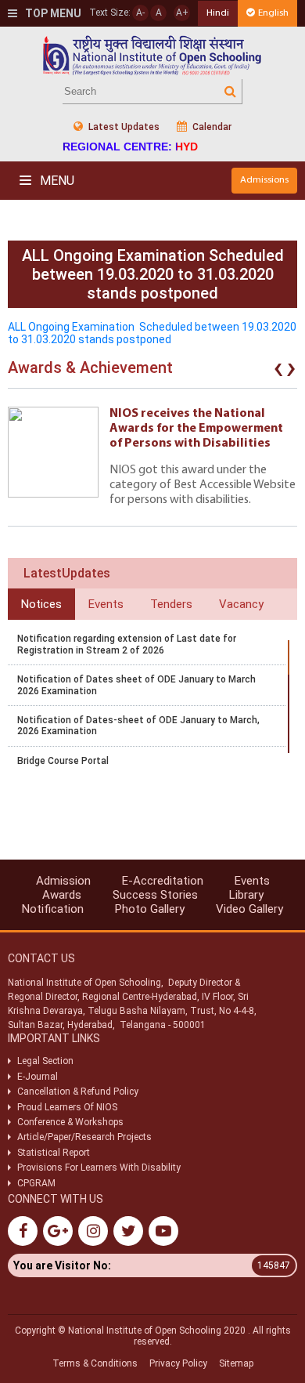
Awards (61, 895)
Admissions (264, 180)
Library (246, 895)
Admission (63, 881)
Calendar (210, 126)
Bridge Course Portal (63, 760)
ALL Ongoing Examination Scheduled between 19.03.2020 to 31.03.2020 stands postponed (152, 333)
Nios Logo (152, 55)
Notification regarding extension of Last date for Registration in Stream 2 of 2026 (126, 644)
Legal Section (45, 1060)
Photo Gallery (150, 909)
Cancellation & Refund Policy (77, 1091)
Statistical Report (53, 1152)
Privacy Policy (178, 1363)
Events (252, 881)
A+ (182, 12)
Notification (53, 909)
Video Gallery (249, 909)
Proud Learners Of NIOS (67, 1107)
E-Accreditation (162, 881)
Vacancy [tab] (241, 604)
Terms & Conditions (95, 1363)
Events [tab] (106, 604)
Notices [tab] (41, 604)
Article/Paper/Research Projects (84, 1136)
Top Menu (52, 13)
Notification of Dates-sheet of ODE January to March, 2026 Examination (138, 726)
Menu (55, 180)
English (273, 13)
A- (140, 12)
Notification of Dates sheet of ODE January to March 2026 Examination (136, 685)
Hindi (217, 13)
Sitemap (236, 1363)
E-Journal (37, 1076)
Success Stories (155, 895)
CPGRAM (37, 1183)
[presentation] (278, 371)
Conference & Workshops (70, 1122)
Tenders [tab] (171, 604)
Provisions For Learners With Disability (99, 1167)
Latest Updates (123, 126)
